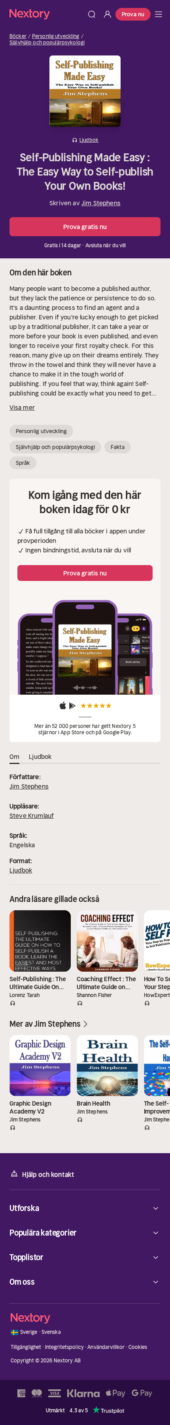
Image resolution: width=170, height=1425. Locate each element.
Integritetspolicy (64, 1347)
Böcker (17, 36)
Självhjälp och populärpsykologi (47, 43)
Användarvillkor (106, 1347)
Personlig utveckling (55, 36)
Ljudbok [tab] (40, 756)
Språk (23, 462)
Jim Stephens (101, 203)
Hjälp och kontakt (48, 1174)
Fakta (118, 447)
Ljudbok (20, 870)
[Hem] (46, 14)
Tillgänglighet (26, 1347)
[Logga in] (107, 14)
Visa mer (22, 407)
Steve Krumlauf (31, 815)
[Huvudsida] (158, 14)
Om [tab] (14, 756)
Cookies (137, 1347)
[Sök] (92, 14)
